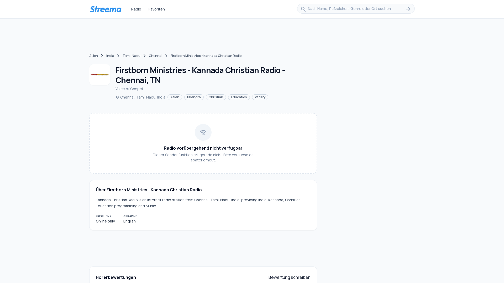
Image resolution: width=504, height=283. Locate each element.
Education (239, 97)
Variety (260, 97)
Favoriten (157, 9)
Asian (174, 97)
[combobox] (356, 9)
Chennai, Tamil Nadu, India (140, 97)
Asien (93, 55)
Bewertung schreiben (290, 277)
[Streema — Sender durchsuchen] (105, 9)
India (110, 55)
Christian (216, 97)
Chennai (155, 55)
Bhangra (194, 97)
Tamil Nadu (131, 55)
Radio (136, 9)
